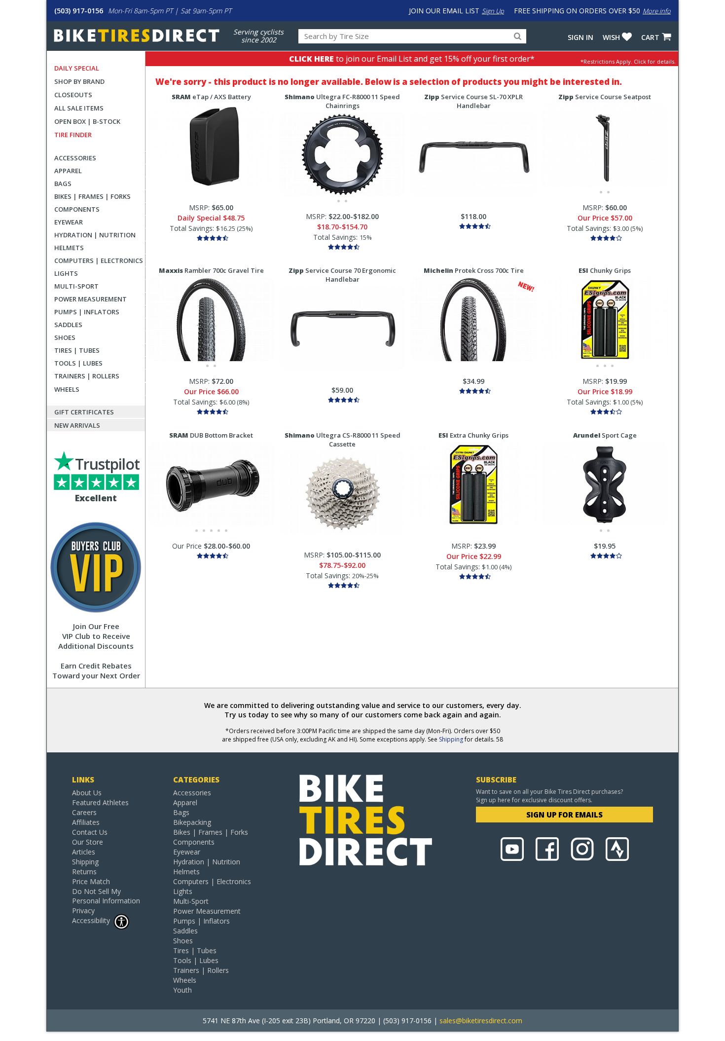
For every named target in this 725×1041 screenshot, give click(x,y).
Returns (84, 871)
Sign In (580, 37)
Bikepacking (192, 822)
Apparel (68, 170)
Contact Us (90, 832)
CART (650, 37)
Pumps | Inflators (86, 311)
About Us (87, 792)
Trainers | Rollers (86, 376)
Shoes (64, 337)
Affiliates (86, 822)
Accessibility (91, 920)
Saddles (68, 324)
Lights (66, 273)
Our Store (87, 842)
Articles (83, 851)
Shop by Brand (79, 81)
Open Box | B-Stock (87, 121)
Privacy (83, 910)
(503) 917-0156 (78, 10)
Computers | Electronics (98, 260)
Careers (84, 812)
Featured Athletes (100, 802)
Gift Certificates (84, 412)
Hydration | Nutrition (95, 234)
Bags (63, 183)
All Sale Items (79, 108)
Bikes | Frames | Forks (92, 196)
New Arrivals (77, 425)
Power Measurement (90, 299)
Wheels (66, 389)
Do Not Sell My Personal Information (106, 896)
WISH (611, 37)
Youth (182, 990)
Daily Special (76, 68)
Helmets (69, 247)
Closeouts (73, 94)
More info (657, 10)
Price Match (91, 881)
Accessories (75, 157)
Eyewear (68, 222)
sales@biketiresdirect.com (480, 1020)
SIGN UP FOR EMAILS (564, 814)
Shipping (451, 739)
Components (77, 209)
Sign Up (493, 10)
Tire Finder (73, 134)
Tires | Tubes (77, 350)
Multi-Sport (76, 286)
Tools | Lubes (78, 363)
